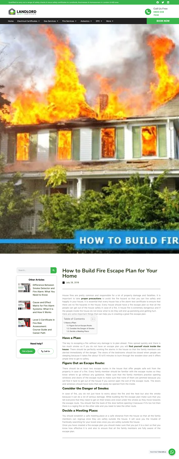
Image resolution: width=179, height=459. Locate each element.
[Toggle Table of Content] (92, 319)
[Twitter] (162, 2)
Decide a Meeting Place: (79, 331)
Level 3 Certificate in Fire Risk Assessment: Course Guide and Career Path (44, 326)
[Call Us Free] (148, 11)
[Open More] (113, 21)
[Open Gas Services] (57, 21)
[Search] (54, 270)
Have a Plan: (70, 323)
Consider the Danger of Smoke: (82, 328)
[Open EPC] (101, 21)
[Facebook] (157, 2)
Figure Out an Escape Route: (80, 326)
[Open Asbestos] (91, 21)
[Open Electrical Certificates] (39, 21)
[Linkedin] (168, 2)
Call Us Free (160, 8)
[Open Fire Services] (76, 21)
